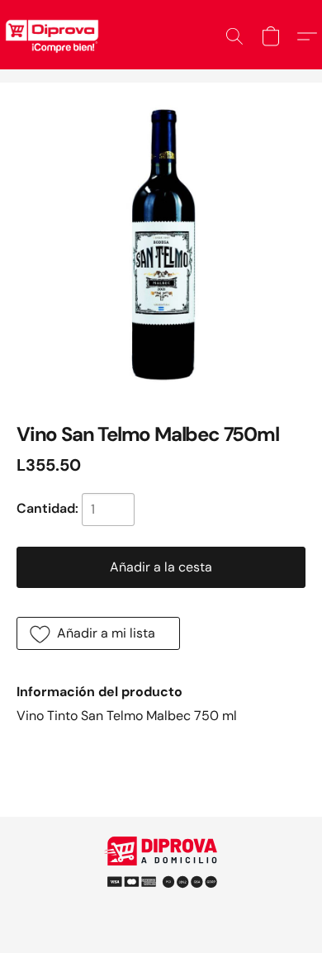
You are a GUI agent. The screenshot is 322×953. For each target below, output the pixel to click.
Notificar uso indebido (161, 874)
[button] (234, 36)
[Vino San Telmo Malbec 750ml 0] (161, 243)
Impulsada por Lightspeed (161, 903)
